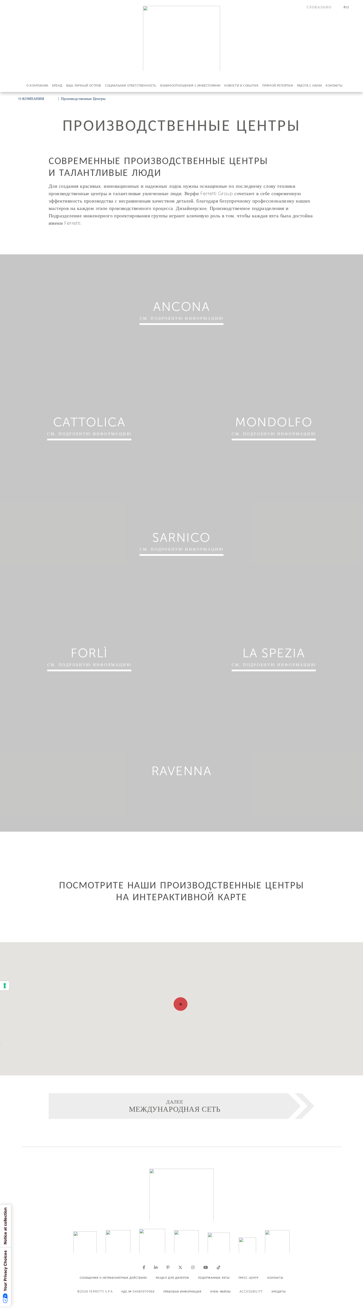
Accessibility (251, 1291)
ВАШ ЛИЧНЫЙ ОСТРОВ (83, 85)
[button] (322, 7)
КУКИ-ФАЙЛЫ (220, 1291)
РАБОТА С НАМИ (309, 85)
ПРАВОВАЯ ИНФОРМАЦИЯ (182, 1291)
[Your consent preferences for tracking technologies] (4, 985)
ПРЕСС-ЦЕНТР (249, 1277)
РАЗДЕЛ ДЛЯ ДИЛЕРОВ (172, 1277)
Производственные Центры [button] (83, 98)
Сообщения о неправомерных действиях (113, 1277)
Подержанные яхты (214, 1277)
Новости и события (241, 85)
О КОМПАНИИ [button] (31, 98)
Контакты (334, 85)
